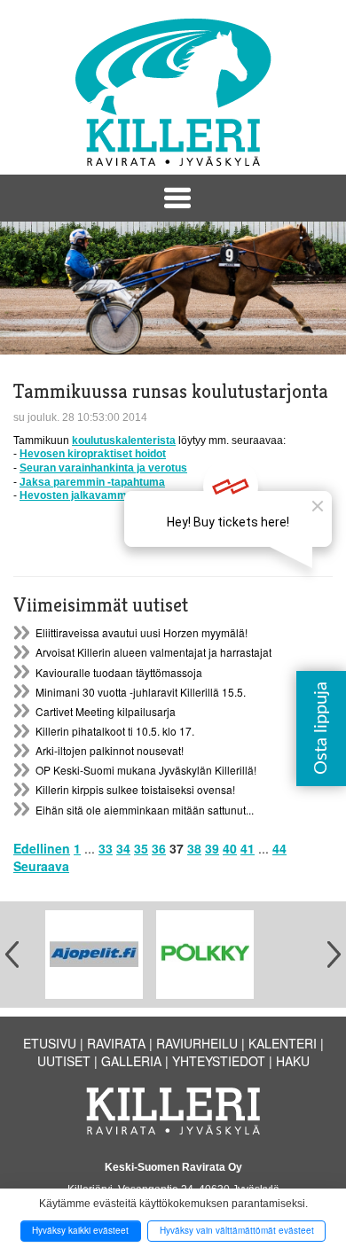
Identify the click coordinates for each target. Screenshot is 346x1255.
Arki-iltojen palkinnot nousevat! (109, 750)
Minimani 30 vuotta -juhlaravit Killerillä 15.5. (140, 691)
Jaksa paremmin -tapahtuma (92, 482)
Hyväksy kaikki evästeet (80, 1230)
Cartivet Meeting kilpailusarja (105, 711)
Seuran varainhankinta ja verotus (103, 468)
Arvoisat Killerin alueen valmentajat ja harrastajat (153, 651)
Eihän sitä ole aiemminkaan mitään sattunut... (144, 809)
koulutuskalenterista (124, 440)
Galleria (131, 1061)
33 (105, 848)
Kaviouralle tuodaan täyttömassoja (118, 672)
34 (123, 848)
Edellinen (41, 848)
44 (279, 848)
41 (247, 848)
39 (212, 848)
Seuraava (41, 866)
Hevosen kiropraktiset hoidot (93, 454)
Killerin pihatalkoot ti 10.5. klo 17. (114, 730)
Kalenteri (282, 1043)
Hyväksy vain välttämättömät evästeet (237, 1230)
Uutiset (63, 1061)
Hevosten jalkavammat (78, 495)
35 (141, 848)
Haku (293, 1061)
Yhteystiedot (218, 1061)
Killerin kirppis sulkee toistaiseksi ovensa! (135, 789)
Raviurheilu (197, 1043)
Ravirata (116, 1043)
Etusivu (49, 1043)
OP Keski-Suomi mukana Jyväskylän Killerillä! (145, 769)
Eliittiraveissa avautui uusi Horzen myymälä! (141, 632)
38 (194, 848)
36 (159, 848)
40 (230, 848)
